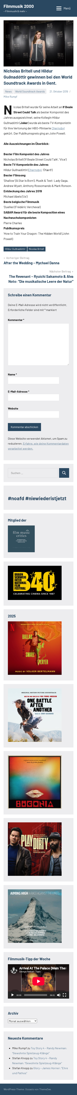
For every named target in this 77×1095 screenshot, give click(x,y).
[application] (38, 981)
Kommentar (16, 319)
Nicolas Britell (36, 248)
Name (12, 374)
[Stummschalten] (59, 995)
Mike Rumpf (10, 96)
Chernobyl (58, 128)
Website (13, 408)
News (8, 91)
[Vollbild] (64, 995)
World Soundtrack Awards (30, 91)
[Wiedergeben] (12, 995)
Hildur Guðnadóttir (15, 248)
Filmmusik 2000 (19, 6)
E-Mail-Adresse (18, 391)
